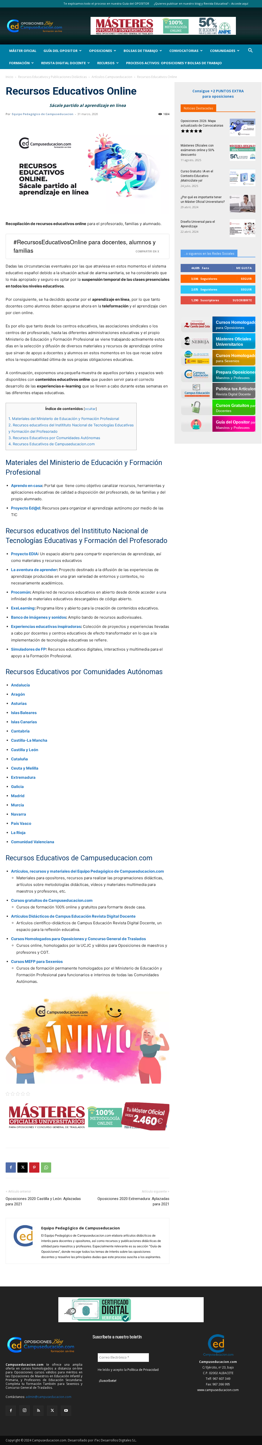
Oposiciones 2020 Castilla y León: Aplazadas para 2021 (43, 1201)
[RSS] (38, 1411)
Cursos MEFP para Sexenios (37, 961)
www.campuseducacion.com (218, 1390)
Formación (19, 63)
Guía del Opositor (60, 50)
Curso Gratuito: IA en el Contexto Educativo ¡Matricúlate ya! (197, 176)
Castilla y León (24, 749)
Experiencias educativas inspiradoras (46, 626)
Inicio (9, 77)
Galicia (17, 786)
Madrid (18, 795)
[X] (22, 1167)
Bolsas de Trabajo (141, 50)
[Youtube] (66, 1411)
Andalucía (20, 685)
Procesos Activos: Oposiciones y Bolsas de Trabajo (174, 63)
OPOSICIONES (100, 50)
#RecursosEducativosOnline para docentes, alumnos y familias (85, 246)
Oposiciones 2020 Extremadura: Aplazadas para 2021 (133, 1201)
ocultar (90, 409)
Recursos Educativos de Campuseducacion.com (51, 444)
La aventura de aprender (34, 569)
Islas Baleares (24, 712)
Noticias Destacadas (198, 108)
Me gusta (244, 268)
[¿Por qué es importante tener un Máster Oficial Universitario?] (242, 204)
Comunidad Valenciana (32, 841)
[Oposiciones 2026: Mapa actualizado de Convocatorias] (242, 127)
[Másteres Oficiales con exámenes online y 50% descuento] (242, 152)
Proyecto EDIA (24, 553)
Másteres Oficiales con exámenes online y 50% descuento (197, 150)
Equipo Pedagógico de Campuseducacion (42, 114)
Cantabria (20, 731)
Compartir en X (147, 251)
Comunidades (222, 50)
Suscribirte (242, 300)
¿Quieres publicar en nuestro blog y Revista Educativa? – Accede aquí (201, 3)
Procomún (20, 592)
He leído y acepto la (128, 1370)
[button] (250, 51)
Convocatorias (184, 50)
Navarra (18, 814)
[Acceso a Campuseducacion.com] (218, 1356)
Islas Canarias (24, 721)
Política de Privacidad (143, 1370)
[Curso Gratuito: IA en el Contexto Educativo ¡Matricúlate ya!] (242, 178)
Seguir (246, 279)
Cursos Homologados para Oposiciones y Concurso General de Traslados (78, 938)
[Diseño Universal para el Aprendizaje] (242, 228)
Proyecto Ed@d (25, 508)
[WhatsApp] (46, 1167)
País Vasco (21, 823)
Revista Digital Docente (63, 63)
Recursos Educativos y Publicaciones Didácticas (52, 77)
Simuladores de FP (28, 649)
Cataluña (19, 759)
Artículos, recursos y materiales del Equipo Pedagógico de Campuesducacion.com (87, 871)
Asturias (19, 703)
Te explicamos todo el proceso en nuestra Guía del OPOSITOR (106, 3)
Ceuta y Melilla (24, 768)
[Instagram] (24, 1410)
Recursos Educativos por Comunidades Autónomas (54, 438)
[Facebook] (11, 1167)
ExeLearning (23, 608)
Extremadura (23, 777)
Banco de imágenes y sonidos (38, 617)
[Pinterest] (34, 1167)
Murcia (17, 805)
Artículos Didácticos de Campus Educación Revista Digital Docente (73, 916)
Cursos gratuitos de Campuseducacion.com (52, 900)
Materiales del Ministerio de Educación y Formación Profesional (63, 418)
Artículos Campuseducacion (112, 77)
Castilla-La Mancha (29, 740)
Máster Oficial (22, 50)
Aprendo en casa (26, 485)
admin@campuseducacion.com (48, 1397)
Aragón (18, 694)
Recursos (106, 63)
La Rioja (18, 832)
